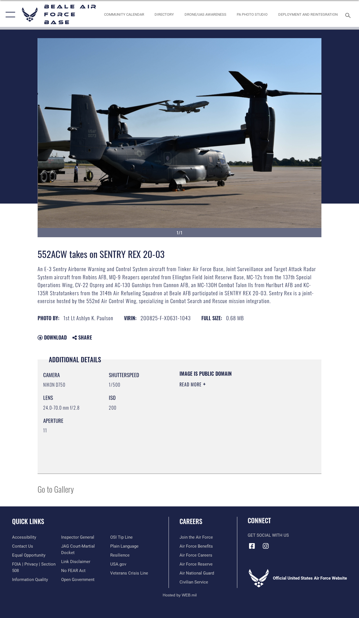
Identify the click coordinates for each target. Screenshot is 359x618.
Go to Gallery (56, 489)
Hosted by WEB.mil (180, 595)
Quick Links (28, 521)
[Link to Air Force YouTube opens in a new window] (279, 544)
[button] (9, 14)
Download (55, 337)
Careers (191, 521)
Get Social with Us (268, 535)
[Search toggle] (349, 15)
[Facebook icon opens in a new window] (252, 546)
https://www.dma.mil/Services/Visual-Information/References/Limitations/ (230, 432)
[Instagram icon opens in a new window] (265, 546)
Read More (191, 384)
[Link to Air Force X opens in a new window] (293, 544)
